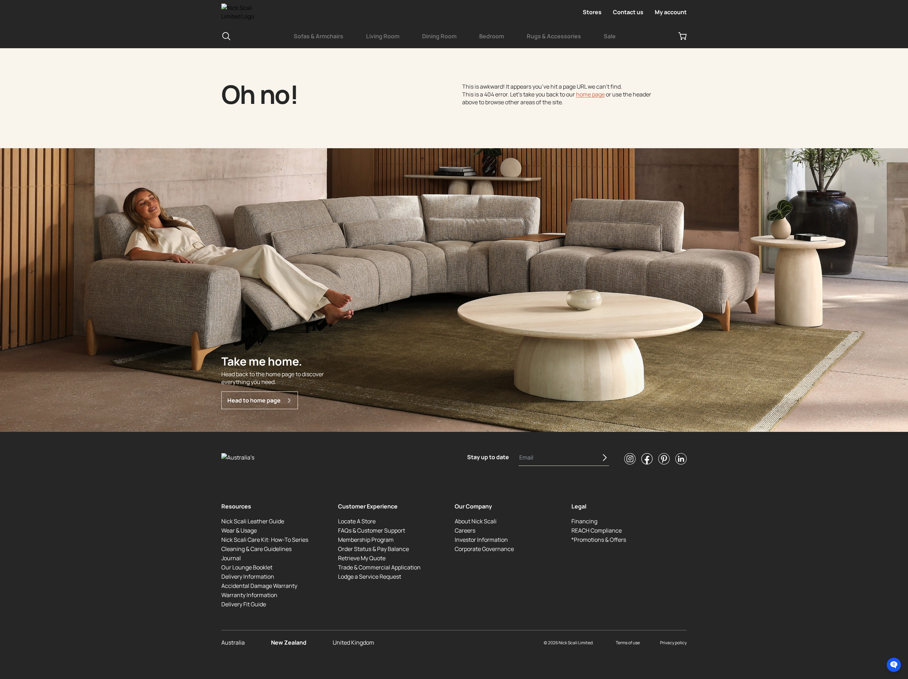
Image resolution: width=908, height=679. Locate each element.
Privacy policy (673, 643)
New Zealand (288, 642)
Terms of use (628, 643)
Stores (592, 12)
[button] (894, 665)
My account (671, 12)
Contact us (628, 12)
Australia (233, 642)
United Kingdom (353, 642)
